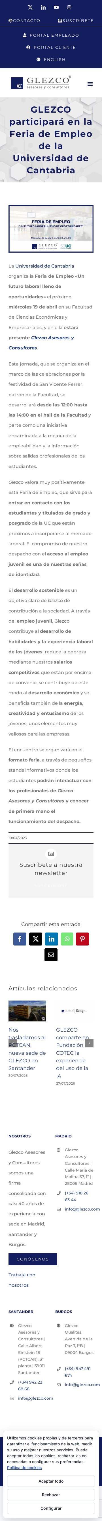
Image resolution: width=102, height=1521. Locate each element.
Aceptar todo (51, 1481)
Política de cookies (24, 1467)
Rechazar (51, 1494)
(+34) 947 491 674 (78, 1372)
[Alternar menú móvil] (91, 84)
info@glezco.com (79, 1209)
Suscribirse (51, 885)
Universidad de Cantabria (44, 266)
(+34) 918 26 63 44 (76, 1196)
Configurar (51, 1508)
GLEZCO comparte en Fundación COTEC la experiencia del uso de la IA (72, 1053)
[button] (12, 1043)
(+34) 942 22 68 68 (30, 1385)
